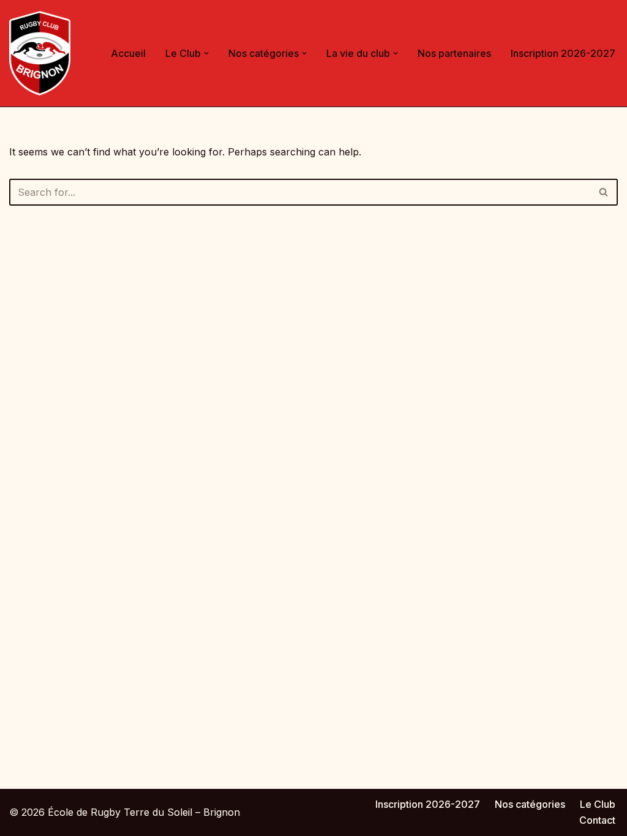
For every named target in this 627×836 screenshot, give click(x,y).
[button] (206, 53)
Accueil (128, 53)
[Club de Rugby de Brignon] (39, 53)
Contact (597, 820)
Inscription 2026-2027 (563, 53)
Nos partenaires (454, 53)
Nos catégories (530, 804)
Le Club (597, 804)
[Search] (604, 192)
